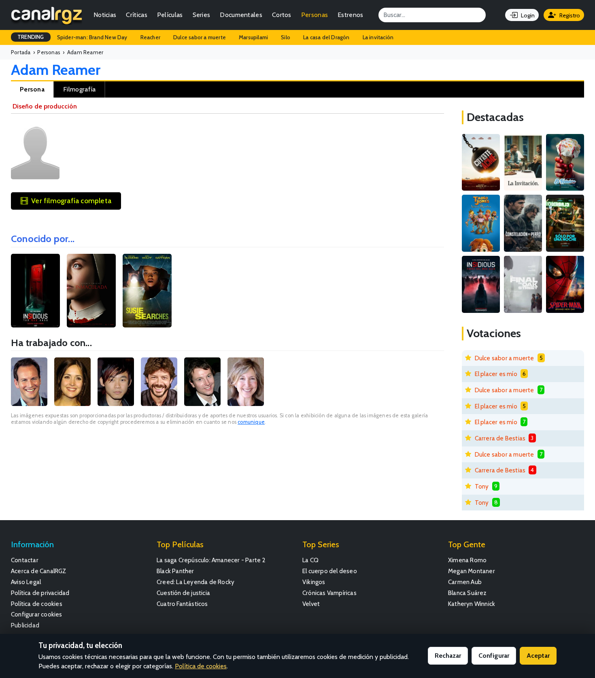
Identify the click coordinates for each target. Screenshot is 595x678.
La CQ (310, 560)
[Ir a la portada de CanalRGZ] (46, 15)
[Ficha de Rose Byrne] (72, 381)
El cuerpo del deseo (329, 571)
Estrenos (350, 15)
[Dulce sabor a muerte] (565, 162)
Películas (170, 15)
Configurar (493, 655)
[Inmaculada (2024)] (91, 290)
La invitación (378, 37)
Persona (32, 89)
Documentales (241, 15)
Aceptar (538, 655)
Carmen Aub (465, 582)
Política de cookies (36, 604)
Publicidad (25, 625)
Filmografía (79, 89)
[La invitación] (523, 162)
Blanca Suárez (467, 593)
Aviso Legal (26, 582)
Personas (314, 15)
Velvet (311, 604)
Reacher (150, 37)
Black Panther (175, 571)
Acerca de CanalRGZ (38, 571)
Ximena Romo (467, 560)
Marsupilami (253, 37)
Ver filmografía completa (71, 200)
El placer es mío (496, 374)
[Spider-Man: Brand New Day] (565, 284)
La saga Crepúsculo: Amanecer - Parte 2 (211, 560)
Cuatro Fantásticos (182, 604)
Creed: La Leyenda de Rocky (195, 582)
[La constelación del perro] (523, 223)
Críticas (136, 15)
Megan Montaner (471, 571)
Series (201, 15)
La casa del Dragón (326, 37)
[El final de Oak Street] (523, 284)
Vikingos (313, 582)
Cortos (281, 15)
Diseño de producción (45, 106)
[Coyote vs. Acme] (481, 162)
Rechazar (448, 655)
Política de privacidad (40, 593)
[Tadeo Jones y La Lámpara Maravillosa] (481, 223)
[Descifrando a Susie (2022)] (147, 290)
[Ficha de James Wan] (116, 381)
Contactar (24, 560)
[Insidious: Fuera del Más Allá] (481, 284)
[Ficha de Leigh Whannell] (202, 381)
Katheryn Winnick (471, 604)
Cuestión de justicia (183, 593)
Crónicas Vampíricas (329, 593)
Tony (482, 486)
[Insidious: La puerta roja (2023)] (35, 290)
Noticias (105, 15)
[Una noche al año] (565, 223)
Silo (285, 37)
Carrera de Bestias (500, 438)
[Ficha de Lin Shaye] (245, 381)
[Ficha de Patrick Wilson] (29, 381)
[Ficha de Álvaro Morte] (159, 381)
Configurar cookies (36, 614)
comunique (251, 422)
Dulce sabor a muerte (199, 37)
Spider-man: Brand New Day (92, 37)
